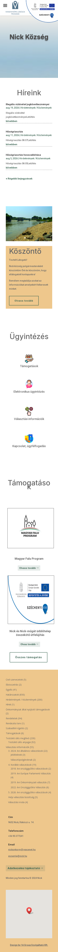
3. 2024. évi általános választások (25, 750)
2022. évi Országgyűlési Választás (28, 787)
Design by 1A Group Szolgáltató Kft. (29, 945)
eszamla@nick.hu (17, 856)
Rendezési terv (13, 723)
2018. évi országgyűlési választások (29, 768)
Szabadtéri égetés (15, 728)
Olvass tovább (24, 300)
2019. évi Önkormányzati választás (29, 782)
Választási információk (17, 747)
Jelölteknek (16, 754)
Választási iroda (16, 802)
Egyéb (9, 689)
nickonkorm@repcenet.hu (22, 849)
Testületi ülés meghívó (17, 738)
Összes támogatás (28, 657)
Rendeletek (11, 718)
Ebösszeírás (12, 684)
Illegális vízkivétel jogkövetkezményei (27, 104)
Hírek (8, 704)
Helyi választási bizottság (21, 797)
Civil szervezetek (14, 679)
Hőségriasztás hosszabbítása (23, 154)
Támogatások (13, 733)
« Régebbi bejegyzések (19, 178)
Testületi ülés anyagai (19, 742)
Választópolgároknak (21, 759)
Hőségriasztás (14, 131)
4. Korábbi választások (20, 764)
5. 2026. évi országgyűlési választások (28, 792)
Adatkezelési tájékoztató (24, 868)
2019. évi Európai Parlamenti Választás (31, 773)
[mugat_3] (29, 240)
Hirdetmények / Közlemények (36, 107)
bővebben (11, 121)
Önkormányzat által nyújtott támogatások (28, 709)
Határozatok (12, 694)
